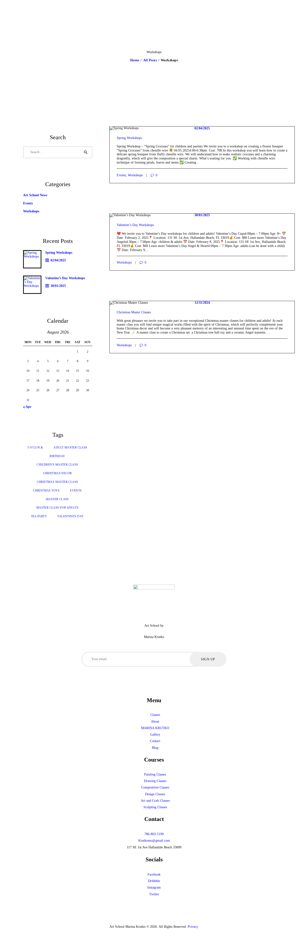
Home (134, 60)
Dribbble (154, 881)
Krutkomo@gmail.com (154, 840)
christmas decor (57, 473)
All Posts (150, 60)
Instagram (154, 887)
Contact (155, 741)
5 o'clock (35, 447)
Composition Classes (155, 787)
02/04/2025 (202, 128)
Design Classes (155, 794)
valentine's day (70, 516)
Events (121, 175)
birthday (57, 456)
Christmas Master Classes (134, 312)
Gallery (155, 734)
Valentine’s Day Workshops (135, 225)
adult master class (70, 447)
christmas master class (57, 482)
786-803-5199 (154, 834)
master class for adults (57, 507)
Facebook (154, 874)
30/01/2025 (202, 215)
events (76, 490)
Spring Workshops (129, 138)
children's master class (57, 464)
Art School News (35, 195)
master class (57, 499)
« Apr (27, 407)
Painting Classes (155, 774)
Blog (155, 748)
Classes (155, 715)
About (155, 721)
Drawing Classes (155, 781)
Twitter (154, 894)
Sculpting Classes (155, 807)
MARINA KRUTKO (155, 728)
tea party (39, 516)
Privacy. (193, 926)
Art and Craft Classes (155, 800)
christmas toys (46, 490)
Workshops (135, 175)
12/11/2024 (202, 302)
